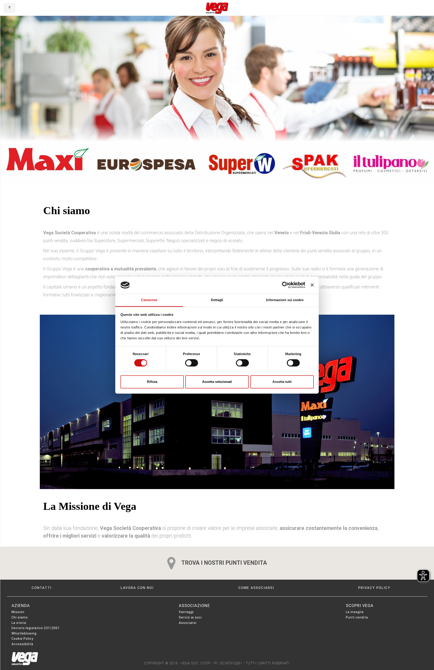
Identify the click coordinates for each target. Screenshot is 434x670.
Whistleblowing (24, 633)
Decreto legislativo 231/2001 (36, 628)
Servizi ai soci (190, 617)
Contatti (42, 588)
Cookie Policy (22, 638)
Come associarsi (256, 588)
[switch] (191, 363)
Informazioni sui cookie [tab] (284, 300)
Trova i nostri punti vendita (223, 563)
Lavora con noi (137, 588)
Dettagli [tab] (217, 300)
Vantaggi (186, 612)
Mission (18, 612)
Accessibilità (22, 644)
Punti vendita (357, 617)
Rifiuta (152, 382)
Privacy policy (374, 588)
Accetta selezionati (217, 382)
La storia (19, 623)
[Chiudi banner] (312, 285)
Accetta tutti (282, 382)
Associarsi (187, 623)
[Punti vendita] (9, 7)
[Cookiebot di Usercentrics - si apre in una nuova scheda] (285, 285)
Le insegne (355, 612)
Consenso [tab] (149, 300)
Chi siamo (20, 617)
